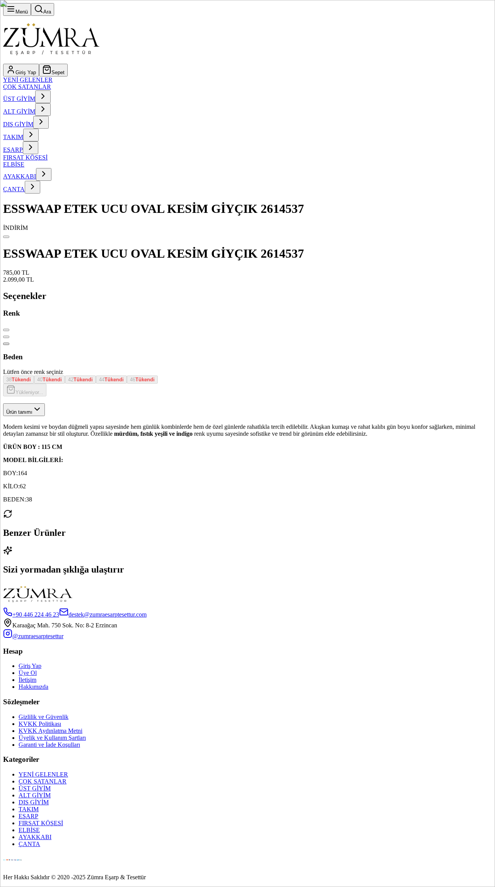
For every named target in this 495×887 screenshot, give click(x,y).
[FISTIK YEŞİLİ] (6, 344)
